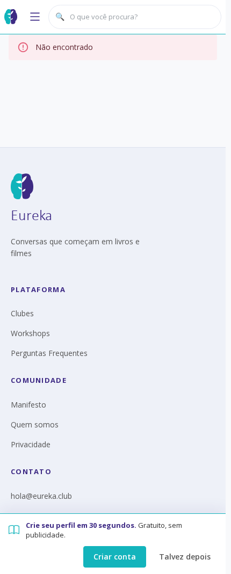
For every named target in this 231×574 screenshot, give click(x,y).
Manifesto (28, 404)
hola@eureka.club (41, 496)
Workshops (30, 333)
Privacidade (30, 444)
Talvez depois (185, 556)
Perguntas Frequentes (49, 353)
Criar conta (114, 556)
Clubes (22, 313)
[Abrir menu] (35, 16)
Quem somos (35, 424)
